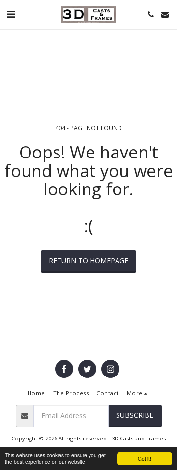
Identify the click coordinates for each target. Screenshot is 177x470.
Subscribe (134, 415)
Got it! (144, 458)
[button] (10, 14)
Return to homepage (88, 260)
